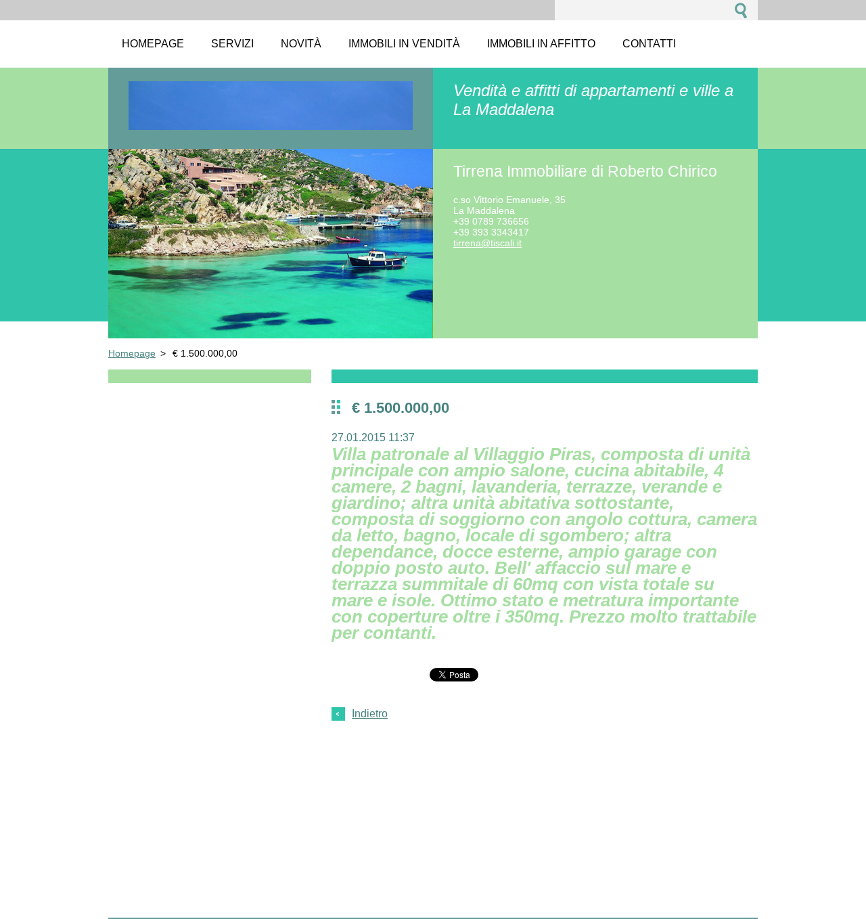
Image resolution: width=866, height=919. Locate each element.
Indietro (370, 713)
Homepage (132, 353)
